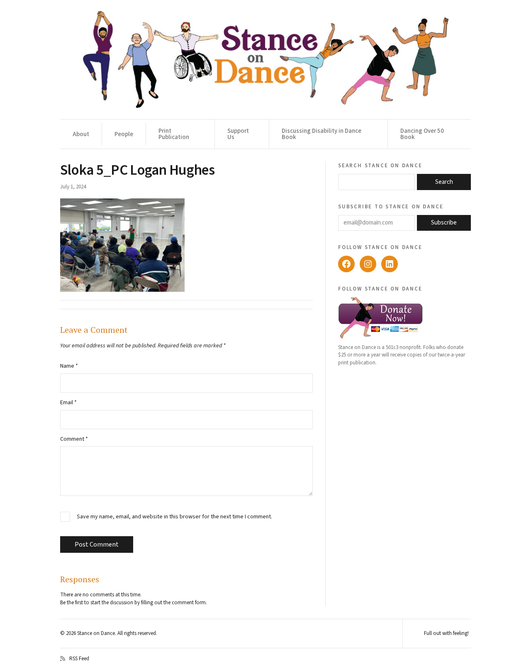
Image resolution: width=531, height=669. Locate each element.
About (81, 134)
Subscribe (444, 222)
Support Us (238, 134)
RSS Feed (79, 659)
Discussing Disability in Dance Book (321, 134)
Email (68, 402)
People (123, 134)
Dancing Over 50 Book (422, 134)
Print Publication (173, 134)
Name (69, 366)
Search (444, 182)
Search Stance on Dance (380, 165)
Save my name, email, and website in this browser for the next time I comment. (174, 516)
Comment (74, 439)
